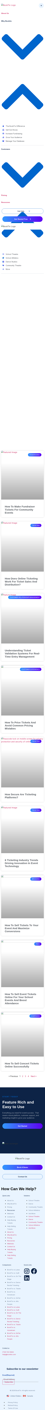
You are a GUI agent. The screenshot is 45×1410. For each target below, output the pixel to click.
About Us (10, 1200)
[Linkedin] (27, 1278)
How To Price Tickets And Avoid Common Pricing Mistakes (20, 725)
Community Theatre (36, 1207)
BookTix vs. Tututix (14, 1289)
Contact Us (11, 1217)
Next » (33, 1076)
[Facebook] (34, 1271)
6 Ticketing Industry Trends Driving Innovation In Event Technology (21, 863)
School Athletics (34, 1210)
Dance (31, 1204)
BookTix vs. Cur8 (13, 1273)
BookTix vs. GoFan (13, 1298)
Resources (11, 1210)
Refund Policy (13, 1405)
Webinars (10, 1213)
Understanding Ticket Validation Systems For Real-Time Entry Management (22, 653)
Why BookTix (12, 1204)
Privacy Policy (13, 1402)
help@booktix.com (9, 1354)
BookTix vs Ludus (13, 1270)
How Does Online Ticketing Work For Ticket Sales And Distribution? (21, 581)
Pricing (9, 1207)
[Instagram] (27, 1271)
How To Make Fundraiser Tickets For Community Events (20, 509)
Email (8, 1375)
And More (32, 1213)
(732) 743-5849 (8, 1352)
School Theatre (34, 1200)
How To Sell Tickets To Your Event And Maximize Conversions (21, 928)
